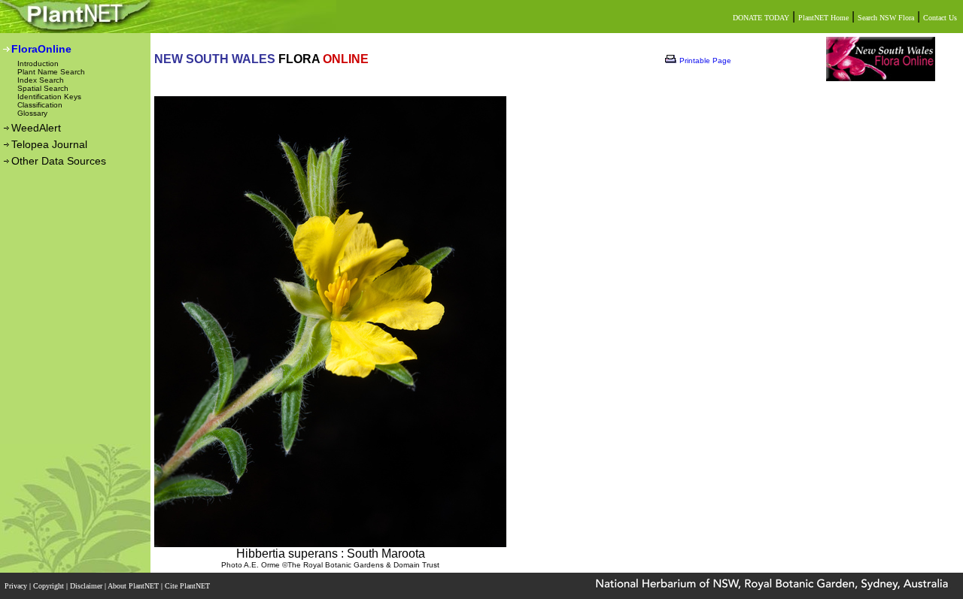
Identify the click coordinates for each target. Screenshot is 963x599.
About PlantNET (134, 586)
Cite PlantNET (188, 586)
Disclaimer (87, 586)
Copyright (49, 586)
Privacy (17, 586)
